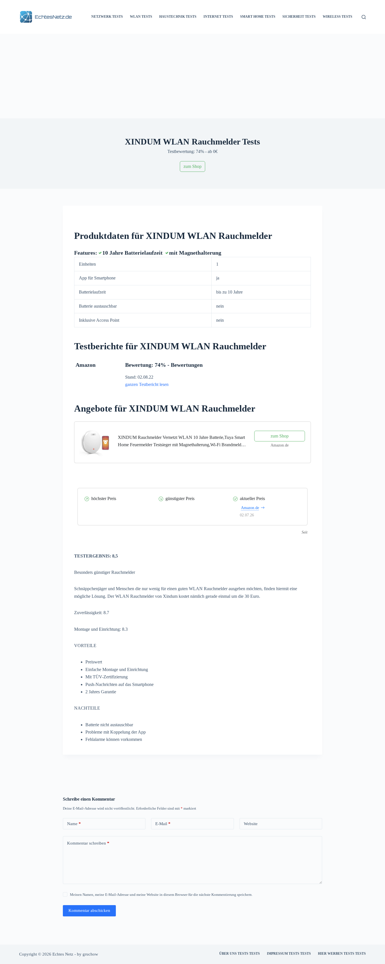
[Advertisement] (192, 76)
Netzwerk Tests (107, 17)
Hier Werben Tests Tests (342, 954)
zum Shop (192, 166)
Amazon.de (250, 508)
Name (74, 823)
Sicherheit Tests (299, 17)
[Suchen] (364, 17)
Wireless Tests (337, 17)
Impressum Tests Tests (289, 954)
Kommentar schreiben (88, 843)
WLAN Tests (141, 17)
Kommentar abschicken (89, 910)
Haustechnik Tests (177, 17)
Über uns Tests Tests (239, 954)
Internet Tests (218, 17)
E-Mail (163, 823)
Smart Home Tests (257, 17)
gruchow (90, 954)
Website (251, 823)
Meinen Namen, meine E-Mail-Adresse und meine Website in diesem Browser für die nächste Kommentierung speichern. (161, 894)
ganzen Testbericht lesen (147, 384)
